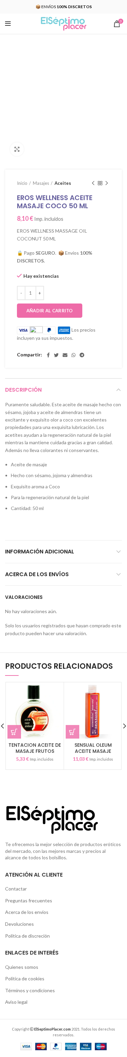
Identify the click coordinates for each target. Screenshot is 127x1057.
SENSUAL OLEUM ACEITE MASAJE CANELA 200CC (93, 751)
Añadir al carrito (49, 310)
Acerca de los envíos (37, 574)
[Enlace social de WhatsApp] (73, 355)
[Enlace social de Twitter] (56, 355)
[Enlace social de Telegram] (82, 355)
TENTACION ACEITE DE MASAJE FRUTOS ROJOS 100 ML (34, 751)
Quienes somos (21, 967)
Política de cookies (24, 978)
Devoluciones (19, 924)
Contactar (16, 889)
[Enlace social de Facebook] (48, 355)
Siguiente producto (106, 183)
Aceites (63, 183)
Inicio (22, 183)
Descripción (23, 390)
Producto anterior (93, 183)
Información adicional (39, 551)
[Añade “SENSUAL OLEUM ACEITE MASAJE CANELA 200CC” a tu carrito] (72, 732)
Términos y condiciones (30, 990)
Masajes (41, 183)
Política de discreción (27, 936)
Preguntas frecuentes (28, 900)
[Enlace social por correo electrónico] (65, 355)
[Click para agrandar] (17, 149)
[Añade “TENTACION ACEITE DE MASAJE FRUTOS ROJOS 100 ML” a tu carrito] (14, 732)
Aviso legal (16, 1002)
